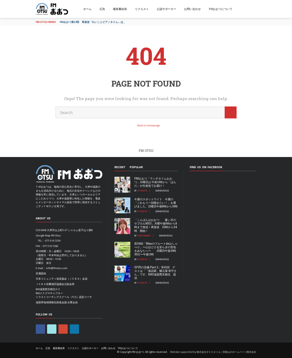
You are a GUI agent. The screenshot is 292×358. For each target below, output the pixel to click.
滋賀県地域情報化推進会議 (51, 302)
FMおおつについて (220, 9)
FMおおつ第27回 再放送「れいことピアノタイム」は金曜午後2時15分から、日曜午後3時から (115, 22)
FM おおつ (138, 352)
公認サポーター (166, 9)
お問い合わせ (192, 9)
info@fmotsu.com (56, 268)
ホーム (87, 9)
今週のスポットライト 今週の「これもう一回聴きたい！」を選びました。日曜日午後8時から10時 (156, 202)
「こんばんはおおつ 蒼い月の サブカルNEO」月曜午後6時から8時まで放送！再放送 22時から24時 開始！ (155, 225)
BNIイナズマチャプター (49, 293)
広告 (102, 9)
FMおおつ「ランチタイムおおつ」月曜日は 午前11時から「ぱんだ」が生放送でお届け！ (155, 182)
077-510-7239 (52, 240)
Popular (136, 167)
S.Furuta (142, 190)
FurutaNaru (144, 235)
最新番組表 (120, 9)
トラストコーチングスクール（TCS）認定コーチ (64, 297)
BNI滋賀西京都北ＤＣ (48, 289)
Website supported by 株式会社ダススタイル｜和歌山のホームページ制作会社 (213, 352)
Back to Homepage (148, 125)
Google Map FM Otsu (48, 235)
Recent (119, 167)
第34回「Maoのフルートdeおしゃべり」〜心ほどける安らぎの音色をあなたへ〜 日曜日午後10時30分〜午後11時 (156, 249)
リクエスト (142, 9)
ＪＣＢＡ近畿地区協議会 (50, 284)
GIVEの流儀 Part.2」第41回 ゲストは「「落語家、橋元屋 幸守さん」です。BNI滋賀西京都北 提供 (155, 272)
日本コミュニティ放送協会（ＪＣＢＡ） (59, 278)
